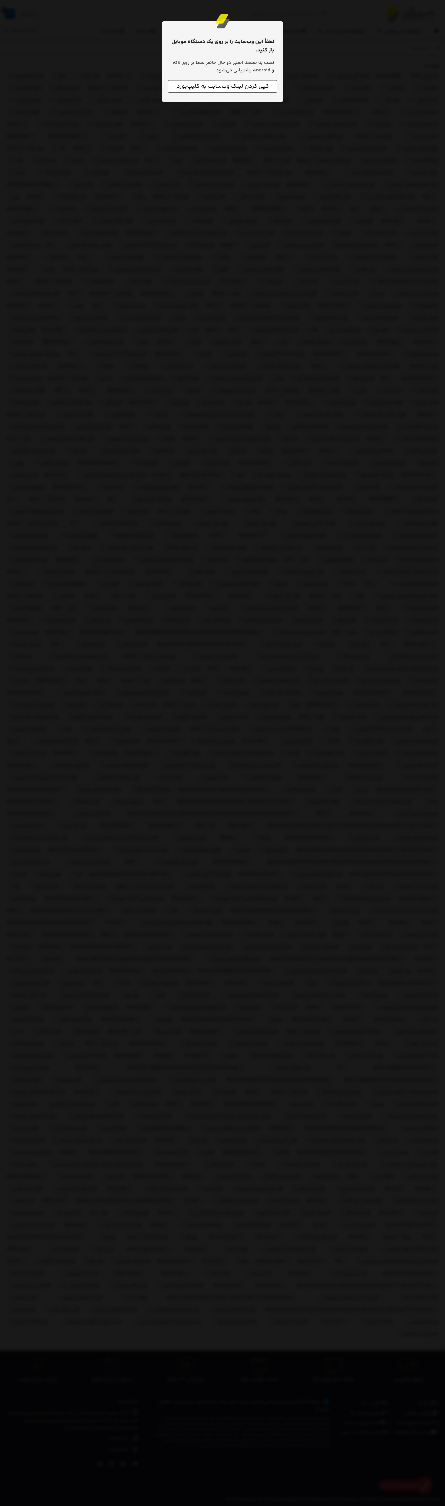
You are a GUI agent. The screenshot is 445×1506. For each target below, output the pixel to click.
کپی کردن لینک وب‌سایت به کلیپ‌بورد (222, 86)
